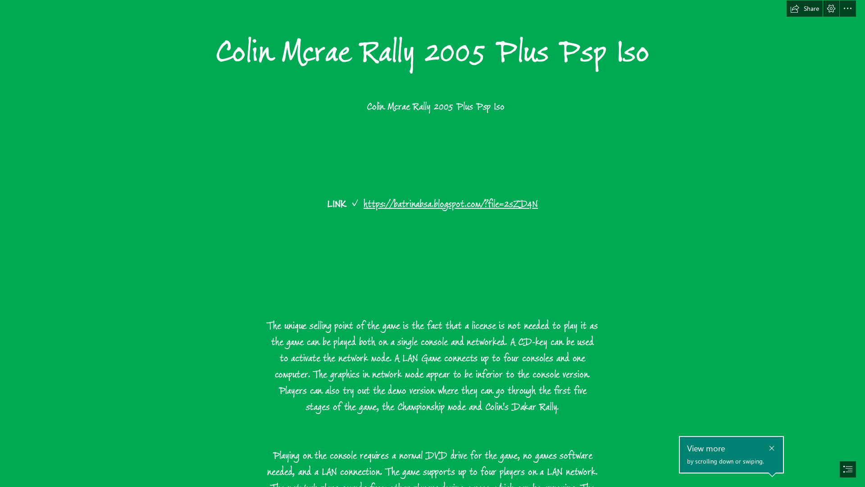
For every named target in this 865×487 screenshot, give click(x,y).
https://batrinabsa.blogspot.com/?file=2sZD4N (451, 204)
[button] (805, 8)
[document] (432, 243)
